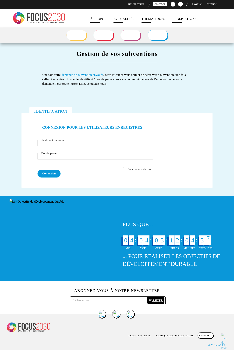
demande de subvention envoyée (82, 74)
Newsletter (136, 4)
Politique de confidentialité (175, 335)
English (197, 4)
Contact (160, 4)
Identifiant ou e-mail (53, 140)
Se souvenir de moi (140, 169)
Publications (184, 18)
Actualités (123, 18)
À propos (98, 18)
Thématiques (153, 18)
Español (212, 4)
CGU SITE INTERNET (140, 335)
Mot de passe (49, 153)
